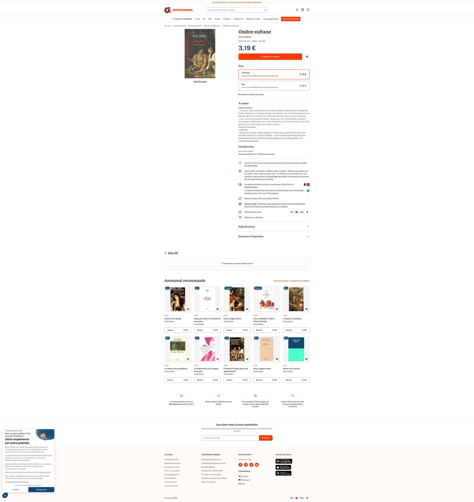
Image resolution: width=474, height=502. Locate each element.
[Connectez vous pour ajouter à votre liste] (188, 309)
